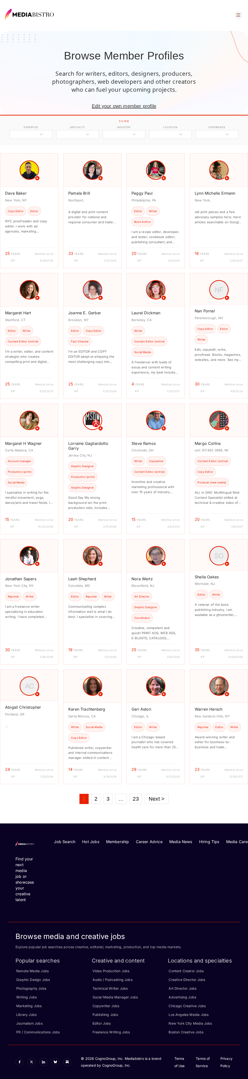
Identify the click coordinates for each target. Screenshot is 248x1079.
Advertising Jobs (182, 997)
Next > (156, 799)
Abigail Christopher (23, 707)
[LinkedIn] (43, 1062)
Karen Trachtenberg (86, 709)
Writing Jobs (26, 997)
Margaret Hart (18, 312)
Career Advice (149, 841)
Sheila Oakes (207, 576)
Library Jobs (26, 1015)
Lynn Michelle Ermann (215, 193)
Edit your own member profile (124, 106)
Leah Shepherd (82, 578)
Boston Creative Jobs (186, 1032)
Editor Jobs (102, 1023)
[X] (31, 1062)
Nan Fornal (205, 310)
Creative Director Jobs (187, 980)
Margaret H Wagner (23, 443)
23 (136, 799)
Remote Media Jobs (32, 971)
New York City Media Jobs (190, 1023)
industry (124, 127)
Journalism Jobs (29, 1023)
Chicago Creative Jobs (187, 1006)
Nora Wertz (142, 578)
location (170, 127)
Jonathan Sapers (20, 578)
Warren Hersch (208, 709)
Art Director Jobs (182, 988)
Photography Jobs (31, 988)
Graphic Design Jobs (33, 980)
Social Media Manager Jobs (115, 997)
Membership (117, 841)
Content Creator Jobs (186, 971)
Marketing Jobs (29, 1006)
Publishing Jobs (105, 1015)
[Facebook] (19, 1062)
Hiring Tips (209, 841)
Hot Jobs (90, 841)
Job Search (64, 841)
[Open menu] (238, 15)
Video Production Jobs (111, 971)
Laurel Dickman (146, 312)
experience (217, 127)
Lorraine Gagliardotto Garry (88, 446)
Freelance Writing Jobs (111, 1032)
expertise (31, 127)
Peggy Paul (142, 193)
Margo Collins (208, 443)
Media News (180, 841)
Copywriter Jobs (106, 1006)
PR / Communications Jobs (38, 1032)
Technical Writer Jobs (110, 988)
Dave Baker (16, 193)
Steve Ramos (144, 443)
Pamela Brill (79, 193)
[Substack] (67, 1062)
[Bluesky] (55, 1062)
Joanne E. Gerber (84, 312)
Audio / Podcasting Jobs (112, 980)
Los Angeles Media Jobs (189, 1015)
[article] (29, 210)
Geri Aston (141, 709)
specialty (77, 127)
